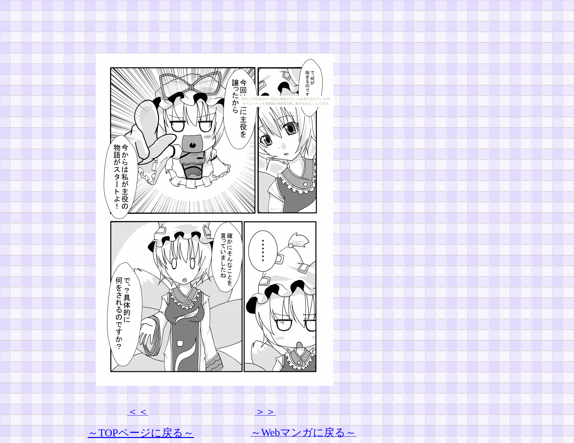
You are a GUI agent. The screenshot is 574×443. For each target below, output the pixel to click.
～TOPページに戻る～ (141, 433)
